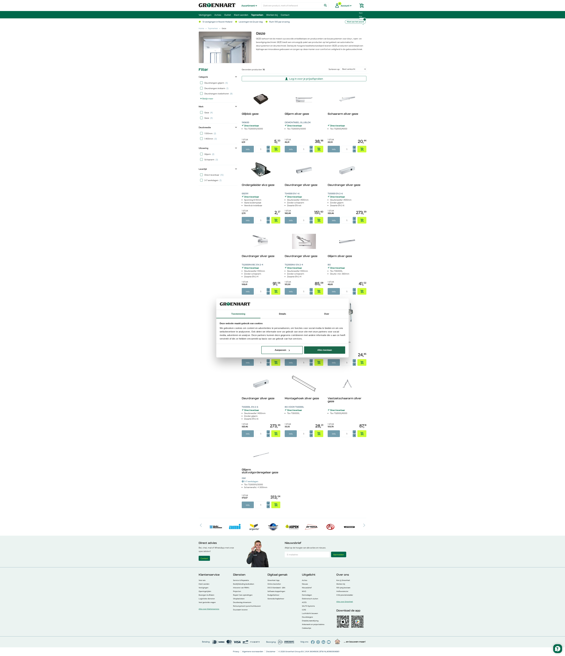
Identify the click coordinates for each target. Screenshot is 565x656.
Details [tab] (282, 314)
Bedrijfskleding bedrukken (243, 584)
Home (201, 28)
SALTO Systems (308, 606)
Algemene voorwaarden (253, 651)
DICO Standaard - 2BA (276, 587)
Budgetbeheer (273, 595)
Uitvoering (203, 148)
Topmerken (257, 14)
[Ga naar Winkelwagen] (360, 6)
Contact (285, 14)
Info (248, 149)
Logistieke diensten (207, 598)
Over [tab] (326, 314)
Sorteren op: (334, 69)
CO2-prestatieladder (344, 595)
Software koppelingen (276, 591)
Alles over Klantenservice (209, 609)
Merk (201, 106)
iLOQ (304, 609)
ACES (304, 602)
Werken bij (272, 14)
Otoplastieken (239, 598)
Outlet (227, 14)
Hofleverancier (342, 591)
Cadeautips (306, 628)
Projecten (237, 591)
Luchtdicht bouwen (310, 613)
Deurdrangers (307, 617)
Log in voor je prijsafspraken (306, 78)
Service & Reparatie (241, 580)
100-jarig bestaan (343, 587)
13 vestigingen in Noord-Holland (217, 21)
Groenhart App (273, 580)
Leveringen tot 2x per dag (250, 21)
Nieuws (305, 584)
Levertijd (203, 168)
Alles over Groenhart (344, 601)
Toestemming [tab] (238, 314)
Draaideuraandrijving (310, 620)
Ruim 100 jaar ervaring (279, 21)
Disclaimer (271, 651)
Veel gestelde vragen (207, 602)
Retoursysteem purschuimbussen (247, 606)
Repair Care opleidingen (242, 595)
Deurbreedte (205, 127)
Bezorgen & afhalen (206, 595)
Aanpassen (280, 350)
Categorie (203, 76)
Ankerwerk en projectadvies (313, 624)
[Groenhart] (217, 4)
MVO (304, 591)
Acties (217, 14)
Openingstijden (205, 591)
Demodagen (307, 595)
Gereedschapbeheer (275, 598)
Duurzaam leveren (240, 609)
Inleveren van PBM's (241, 587)
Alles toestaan (324, 350)
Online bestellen (274, 584)
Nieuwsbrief (307, 587)
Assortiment (248, 5)
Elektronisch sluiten (310, 598)
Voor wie (202, 580)
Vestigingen (205, 14)
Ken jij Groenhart (343, 580)
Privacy (236, 651)
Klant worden (241, 14)
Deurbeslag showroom (242, 602)
